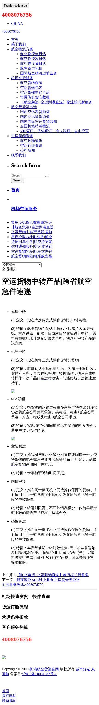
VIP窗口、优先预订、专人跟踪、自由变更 (54, 131)
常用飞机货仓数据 (35, 97)
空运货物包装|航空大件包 (31, 251)
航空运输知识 (31, 141)
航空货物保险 (31, 83)
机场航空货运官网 (44, 669)
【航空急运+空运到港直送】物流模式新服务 (56, 102)
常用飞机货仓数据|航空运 (31, 222)
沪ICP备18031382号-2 (39, 674)
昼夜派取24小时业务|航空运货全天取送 (48, 580)
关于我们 (18, 44)
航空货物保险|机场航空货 (31, 256)
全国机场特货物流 (35, 126)
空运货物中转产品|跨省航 (31, 232)
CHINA (17, 23)
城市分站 (83, 669)
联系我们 (18, 155)
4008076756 (11, 31)
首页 (14, 39)
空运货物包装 (31, 88)
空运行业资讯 (31, 145)
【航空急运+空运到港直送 (32, 227)
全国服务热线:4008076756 (22, 585)
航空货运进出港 (24, 107)
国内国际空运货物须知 (38, 121)
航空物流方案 (22, 49)
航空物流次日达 (33, 59)
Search (17, 180)
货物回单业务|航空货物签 (31, 242)
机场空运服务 (22, 78)
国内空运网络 (40, 682)
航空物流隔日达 (33, 63)
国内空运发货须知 (35, 112)
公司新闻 (27, 150)
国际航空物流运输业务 (38, 73)
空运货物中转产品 (35, 92)
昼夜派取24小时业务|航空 (31, 237)
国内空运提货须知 (35, 116)
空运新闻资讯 (22, 136)
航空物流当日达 (33, 54)
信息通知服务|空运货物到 (31, 246)
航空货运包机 (31, 68)
